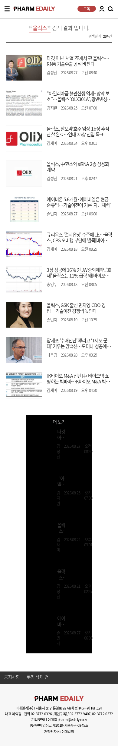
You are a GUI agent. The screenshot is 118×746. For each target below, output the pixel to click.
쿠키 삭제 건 (37, 677)
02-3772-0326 (41, 713)
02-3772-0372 (102, 713)
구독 (87, 8)
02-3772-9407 (80, 713)
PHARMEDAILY (31, 8)
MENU (7, 8)
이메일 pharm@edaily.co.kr (67, 719)
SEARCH (110, 9)
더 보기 (59, 421)
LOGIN (101, 8)
